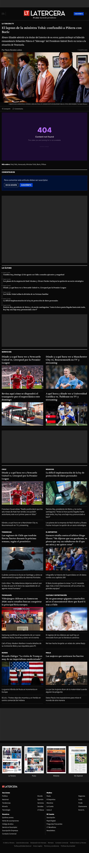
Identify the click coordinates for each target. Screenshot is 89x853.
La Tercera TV (8, 23)
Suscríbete (27, 185)
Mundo (5, 653)
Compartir (7, 109)
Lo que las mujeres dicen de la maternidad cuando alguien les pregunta (66, 690)
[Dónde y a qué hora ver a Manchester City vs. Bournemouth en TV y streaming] (66, 377)
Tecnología (7, 595)
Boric (39, 164)
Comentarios (19, 109)
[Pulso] (34, 773)
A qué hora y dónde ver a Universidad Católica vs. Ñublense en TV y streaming (66, 397)
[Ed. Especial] (78, 773)
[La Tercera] (12, 773)
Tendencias (7, 532)
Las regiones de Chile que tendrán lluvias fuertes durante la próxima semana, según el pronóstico (19, 538)
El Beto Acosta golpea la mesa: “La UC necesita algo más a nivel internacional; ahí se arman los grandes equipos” (65, 586)
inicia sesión (11, 185)
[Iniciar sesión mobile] (86, 13)
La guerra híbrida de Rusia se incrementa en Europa (19, 690)
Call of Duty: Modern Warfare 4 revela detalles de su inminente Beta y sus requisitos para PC (21, 644)
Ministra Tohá (31, 164)
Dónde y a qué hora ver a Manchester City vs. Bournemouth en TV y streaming (66, 360)
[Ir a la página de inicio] (44, 13)
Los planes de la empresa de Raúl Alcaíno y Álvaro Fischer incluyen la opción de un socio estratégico (43, 281)
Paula (48, 653)
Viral (12, 164)
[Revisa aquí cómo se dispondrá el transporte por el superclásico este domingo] (22, 414)
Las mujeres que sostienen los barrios (65, 656)
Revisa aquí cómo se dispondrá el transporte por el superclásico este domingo (21, 397)
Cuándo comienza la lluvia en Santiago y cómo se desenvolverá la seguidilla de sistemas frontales (22, 576)
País (15, 164)
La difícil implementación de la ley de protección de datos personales (30, 301)
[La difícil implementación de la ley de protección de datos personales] (66, 493)
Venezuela (22, 164)
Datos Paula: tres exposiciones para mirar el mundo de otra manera (63, 699)
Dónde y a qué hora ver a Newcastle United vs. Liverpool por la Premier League (34, 288)
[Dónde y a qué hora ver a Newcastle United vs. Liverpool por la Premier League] (22, 377)
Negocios (50, 469)
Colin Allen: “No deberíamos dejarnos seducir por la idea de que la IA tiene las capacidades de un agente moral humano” (22, 586)
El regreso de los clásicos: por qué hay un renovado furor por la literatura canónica (62, 636)
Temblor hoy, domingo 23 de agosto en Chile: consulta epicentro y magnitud (33, 275)
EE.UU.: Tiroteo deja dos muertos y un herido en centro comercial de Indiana (21, 699)
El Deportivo (51, 532)
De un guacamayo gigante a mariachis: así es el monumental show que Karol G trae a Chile (65, 602)
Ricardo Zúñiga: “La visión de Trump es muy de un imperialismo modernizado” (22, 657)
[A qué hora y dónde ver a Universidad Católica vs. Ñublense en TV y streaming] (66, 414)
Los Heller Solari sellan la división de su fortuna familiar (25, 294)
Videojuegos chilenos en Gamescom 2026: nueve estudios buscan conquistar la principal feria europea (22, 602)
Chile (4, 469)
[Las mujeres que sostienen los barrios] (66, 673)
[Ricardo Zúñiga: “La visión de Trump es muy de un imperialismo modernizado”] (22, 673)
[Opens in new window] (56, 773)
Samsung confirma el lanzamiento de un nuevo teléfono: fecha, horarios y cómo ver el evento (21, 636)
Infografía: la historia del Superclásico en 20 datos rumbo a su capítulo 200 (66, 576)
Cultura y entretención (56, 595)
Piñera (43, 164)
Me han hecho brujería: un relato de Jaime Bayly (65, 643)
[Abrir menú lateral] (4, 14)
